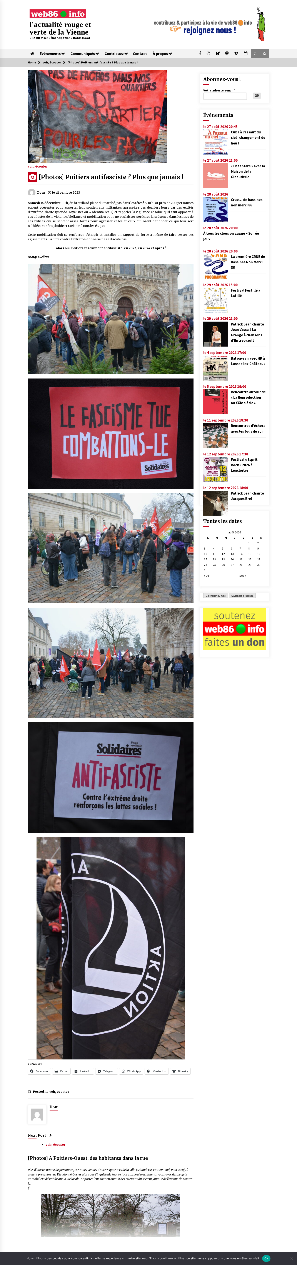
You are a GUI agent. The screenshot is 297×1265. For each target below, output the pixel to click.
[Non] (291, 1258)
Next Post (37, 1135)
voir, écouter (38, 166)
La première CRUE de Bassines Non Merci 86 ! (248, 262)
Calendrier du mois (216, 595)
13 (232, 554)
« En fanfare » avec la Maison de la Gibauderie (248, 171)
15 (249, 554)
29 (249, 565)
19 (223, 559)
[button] (255, 53)
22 (249, 559)
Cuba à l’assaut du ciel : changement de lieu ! (248, 137)
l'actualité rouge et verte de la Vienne (60, 28)
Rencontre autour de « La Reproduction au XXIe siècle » (248, 397)
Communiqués (82, 53)
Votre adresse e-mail (219, 90)
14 (240, 554)
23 (258, 559)
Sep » (243, 576)
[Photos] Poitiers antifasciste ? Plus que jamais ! (110, 177)
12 (223, 554)
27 (232, 565)
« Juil (207, 576)
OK (266, 1258)
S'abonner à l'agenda (242, 595)
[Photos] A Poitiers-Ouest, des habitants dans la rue (88, 1158)
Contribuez (114, 53)
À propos (160, 53)
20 (232, 559)
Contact (140, 53)
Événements (50, 53)
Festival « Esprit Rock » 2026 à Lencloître (244, 465)
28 (240, 565)
